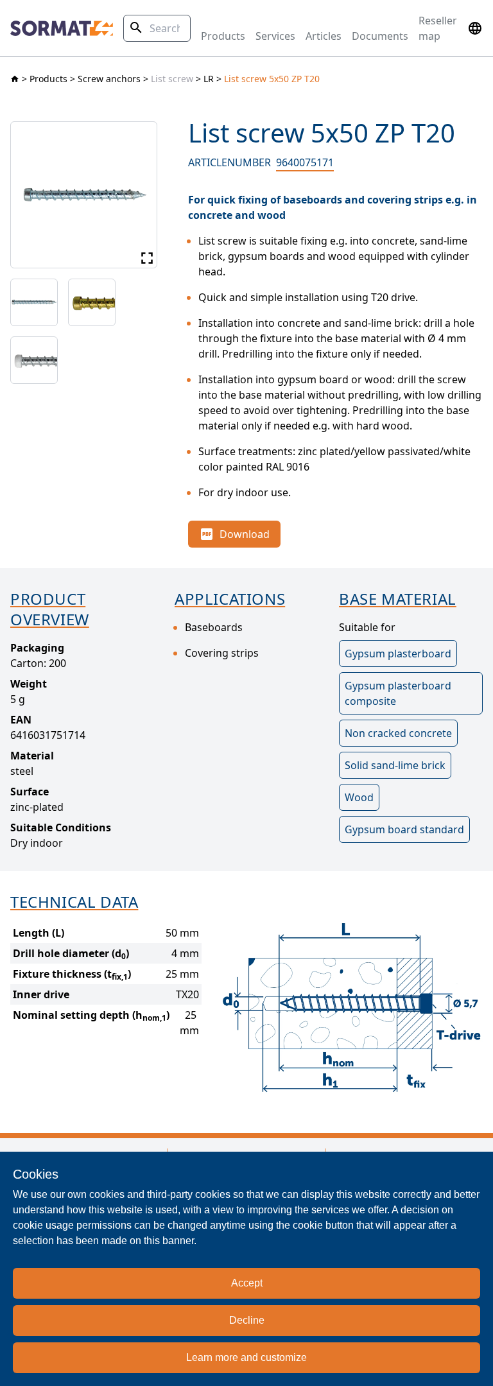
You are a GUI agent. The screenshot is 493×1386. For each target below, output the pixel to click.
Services (275, 36)
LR (208, 79)
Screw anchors (109, 79)
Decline (246, 1320)
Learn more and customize (246, 1357)
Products (223, 36)
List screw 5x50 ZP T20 (272, 79)
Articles (324, 36)
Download (245, 534)
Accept (247, 1283)
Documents (380, 36)
